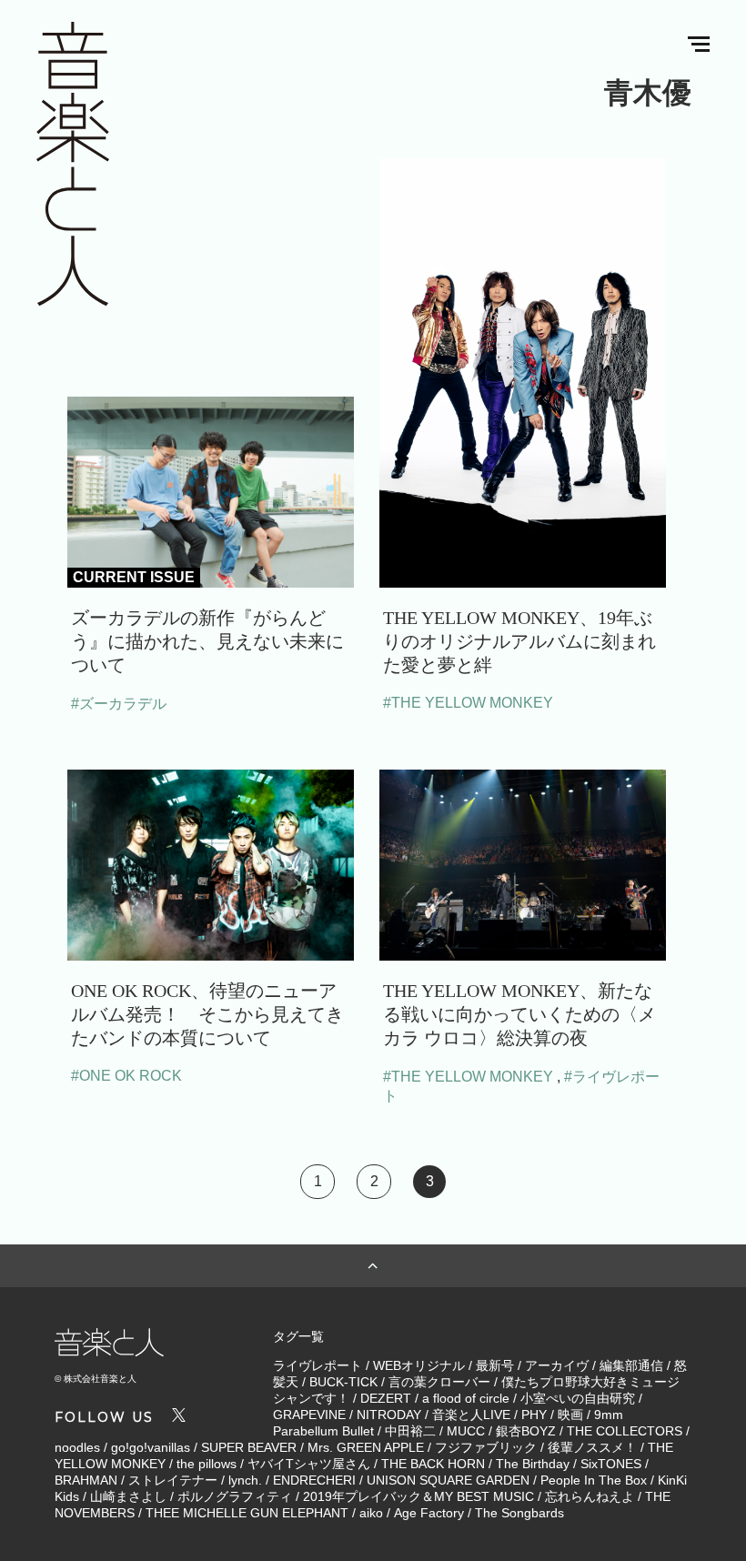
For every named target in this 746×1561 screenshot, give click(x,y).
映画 (570, 1414)
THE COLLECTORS (624, 1431)
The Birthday (533, 1463)
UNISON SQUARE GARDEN (448, 1480)
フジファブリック (486, 1447)
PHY (534, 1414)
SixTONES (610, 1463)
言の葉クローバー (439, 1382)
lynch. (245, 1480)
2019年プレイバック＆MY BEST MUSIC (418, 1496)
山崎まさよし (128, 1496)
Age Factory (429, 1513)
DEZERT (385, 1398)
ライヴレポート (317, 1365)
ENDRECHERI (314, 1480)
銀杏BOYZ (526, 1431)
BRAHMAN (86, 1480)
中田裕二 (410, 1431)
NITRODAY (389, 1414)
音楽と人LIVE (471, 1414)
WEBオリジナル (419, 1365)
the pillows (206, 1463)
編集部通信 (631, 1365)
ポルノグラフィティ (234, 1496)
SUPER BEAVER (249, 1447)
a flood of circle (465, 1398)
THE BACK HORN (433, 1463)
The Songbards (519, 1513)
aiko (371, 1513)
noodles (77, 1447)
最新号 (495, 1365)
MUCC (466, 1431)
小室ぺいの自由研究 (577, 1398)
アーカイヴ (557, 1365)
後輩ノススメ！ (592, 1447)
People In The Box (593, 1480)
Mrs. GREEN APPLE (365, 1447)
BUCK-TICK (343, 1382)
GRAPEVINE (309, 1414)
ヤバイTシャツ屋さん (308, 1463)
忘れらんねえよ (589, 1496)
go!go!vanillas (150, 1447)
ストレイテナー (172, 1480)
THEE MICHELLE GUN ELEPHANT (247, 1513)
